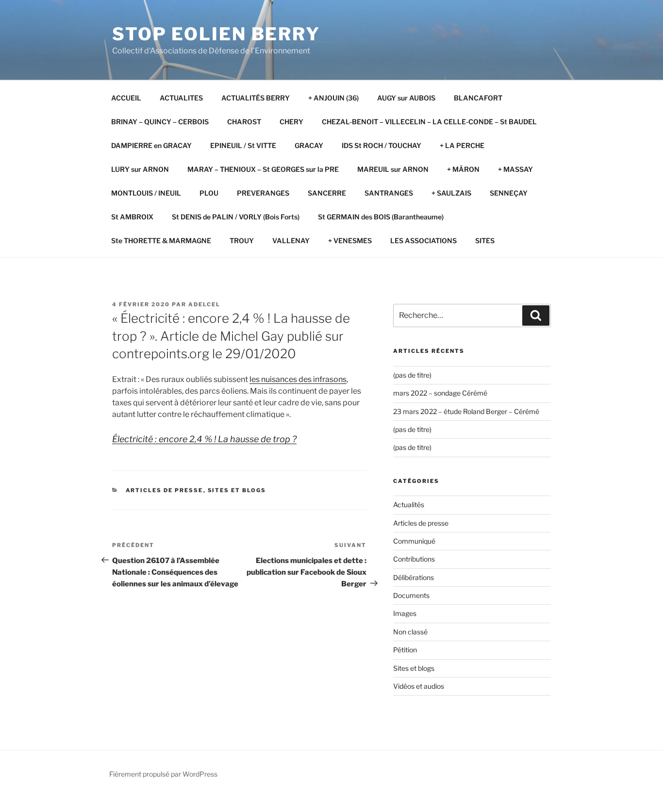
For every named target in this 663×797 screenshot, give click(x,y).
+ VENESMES (350, 240)
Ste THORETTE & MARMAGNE (161, 240)
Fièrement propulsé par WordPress (163, 774)
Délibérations (413, 577)
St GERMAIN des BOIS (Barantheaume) (381, 217)
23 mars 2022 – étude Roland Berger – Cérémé (466, 411)
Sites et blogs (237, 490)
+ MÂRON (463, 169)
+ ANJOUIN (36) (333, 98)
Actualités (408, 504)
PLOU (208, 193)
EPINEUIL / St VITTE (243, 145)
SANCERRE (327, 193)
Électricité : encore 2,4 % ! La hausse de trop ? (204, 439)
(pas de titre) (412, 375)
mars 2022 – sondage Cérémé (440, 393)
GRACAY (309, 145)
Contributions (414, 559)
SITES (485, 240)
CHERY (291, 121)
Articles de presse (164, 490)
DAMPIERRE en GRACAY (151, 145)
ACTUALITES (181, 98)
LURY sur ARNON (140, 169)
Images (404, 613)
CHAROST (244, 121)
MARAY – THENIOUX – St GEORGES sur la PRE (263, 169)
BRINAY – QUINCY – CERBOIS (160, 121)
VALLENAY (291, 240)
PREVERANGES (263, 193)
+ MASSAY (515, 169)
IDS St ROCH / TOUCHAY (381, 145)
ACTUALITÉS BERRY (255, 98)
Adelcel (204, 304)
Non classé (410, 632)
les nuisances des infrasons (298, 379)
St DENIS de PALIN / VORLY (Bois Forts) (235, 217)
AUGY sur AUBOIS (406, 98)
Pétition (405, 650)
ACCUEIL (126, 98)
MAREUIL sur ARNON (393, 169)
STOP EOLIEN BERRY (216, 34)
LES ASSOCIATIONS (423, 240)
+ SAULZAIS (451, 193)
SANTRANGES (389, 193)
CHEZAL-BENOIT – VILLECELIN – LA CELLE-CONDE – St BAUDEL (429, 121)
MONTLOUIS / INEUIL (146, 193)
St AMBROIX (132, 217)
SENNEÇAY (509, 193)
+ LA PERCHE (462, 145)
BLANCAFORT (478, 98)
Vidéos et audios (418, 686)
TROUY (242, 240)
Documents (411, 595)
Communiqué (414, 541)
